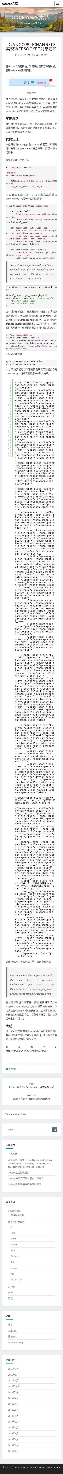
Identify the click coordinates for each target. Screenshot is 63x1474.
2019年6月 (13, 1433)
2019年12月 (14, 1421)
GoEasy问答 (14, 1210)
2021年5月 (13, 1380)
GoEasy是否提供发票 (18, 1172)
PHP (12, 1250)
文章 (12, 1330)
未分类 (11, 1286)
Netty (13, 1238)
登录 (10, 1324)
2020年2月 (13, 1409)
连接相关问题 (17, 1215)
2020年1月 (13, 1415)
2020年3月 (13, 1404)
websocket (11, 111)
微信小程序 (16, 1279)
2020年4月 (13, 1398)
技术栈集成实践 (16, 1222)
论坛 (10, 1298)
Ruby (12, 1262)
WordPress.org (15, 1342)
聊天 (10, 1292)
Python (13, 1068)
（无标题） (14, 1154)
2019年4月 (13, 1439)
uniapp (13, 1267)
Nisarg (57, 1467)
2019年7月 (13, 1427)
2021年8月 (13, 1374)
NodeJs (14, 1244)
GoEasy (43, 54)
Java (12, 1232)
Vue (12, 1273)
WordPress (38, 1467)
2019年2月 (13, 1451)
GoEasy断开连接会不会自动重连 (24, 1184)
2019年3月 (13, 1445)
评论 (12, 1336)
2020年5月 (13, 1392)
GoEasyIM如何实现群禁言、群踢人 (26, 1178)
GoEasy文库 (10, 3)
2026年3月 (13, 1368)
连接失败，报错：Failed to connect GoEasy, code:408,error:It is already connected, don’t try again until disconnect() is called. (30, 1163)
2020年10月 (14, 1386)
